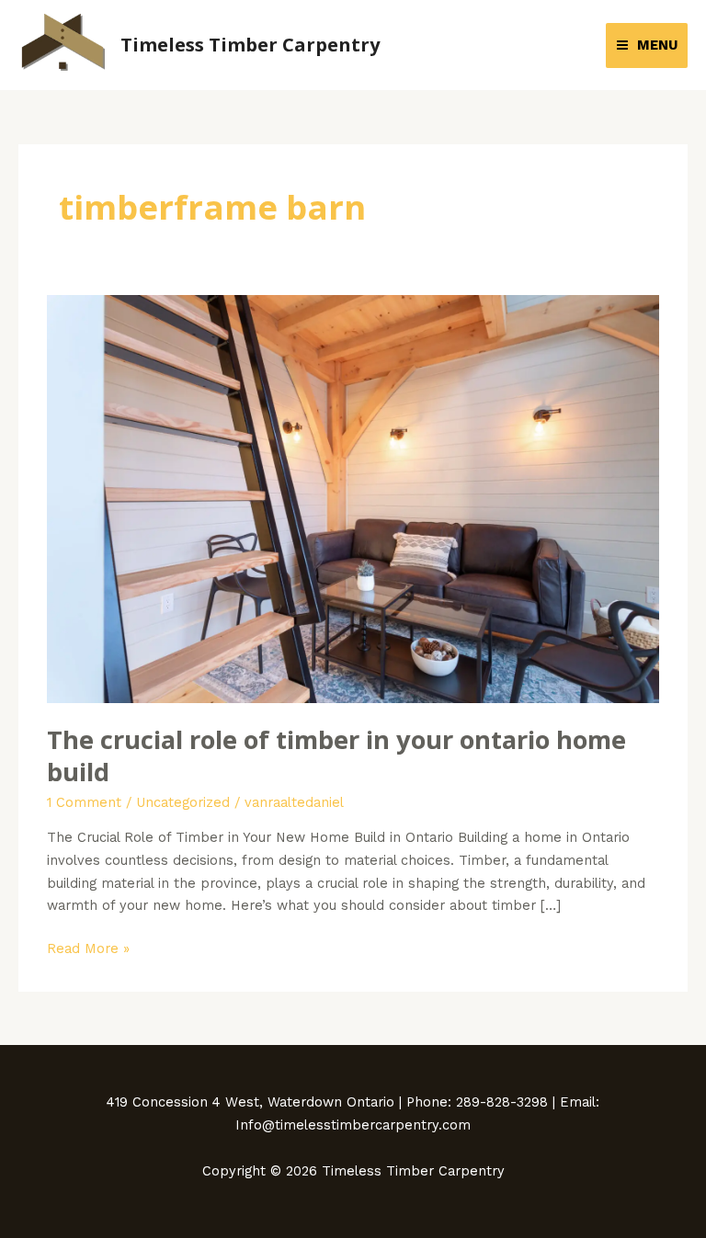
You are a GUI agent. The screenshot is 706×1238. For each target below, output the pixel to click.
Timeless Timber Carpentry (250, 44)
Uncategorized (183, 802)
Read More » (88, 947)
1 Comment (84, 802)
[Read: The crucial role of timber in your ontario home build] (353, 498)
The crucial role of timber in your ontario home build (336, 755)
